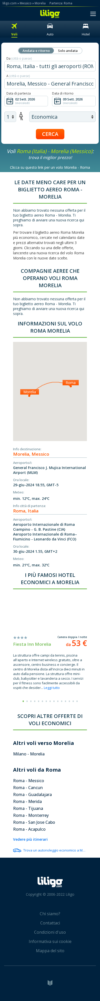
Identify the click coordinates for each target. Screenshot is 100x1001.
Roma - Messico (28, 780)
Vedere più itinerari (30, 839)
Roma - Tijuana (28, 808)
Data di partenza (18, 93)
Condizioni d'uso (50, 932)
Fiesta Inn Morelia (32, 644)
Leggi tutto (52, 687)
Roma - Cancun (28, 787)
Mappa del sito (50, 950)
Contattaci (50, 923)
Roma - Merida (27, 801)
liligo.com (10, 3)
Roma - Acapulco (29, 829)
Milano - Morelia (29, 754)
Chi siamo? (50, 913)
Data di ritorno (63, 93)
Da (19, 58)
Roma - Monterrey (31, 815)
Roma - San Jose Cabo (34, 822)
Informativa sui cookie (50, 941)
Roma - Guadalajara (32, 794)
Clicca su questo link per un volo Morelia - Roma (50, 167)
